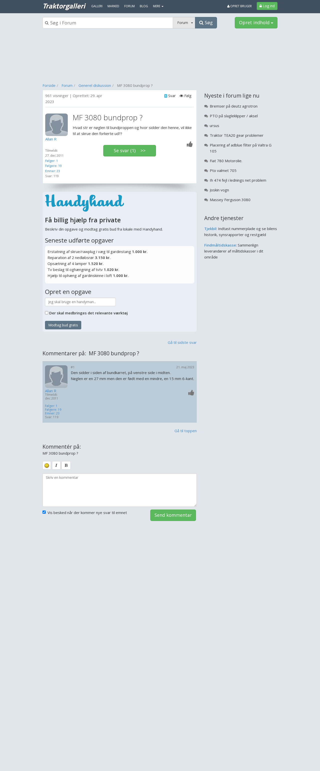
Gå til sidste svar (182, 342)
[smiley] (46, 465)
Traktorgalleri (63, 5)
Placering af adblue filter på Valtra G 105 (241, 147)
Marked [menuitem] (113, 6)
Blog (144, 6)
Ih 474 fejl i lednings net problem (238, 180)
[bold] (66, 465)
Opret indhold (255, 22)
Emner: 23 (52, 171)
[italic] (56, 465)
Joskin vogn (219, 189)
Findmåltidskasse (220, 245)
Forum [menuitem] (129, 6)
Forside (49, 85)
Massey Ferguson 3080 (230, 199)
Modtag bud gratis (63, 325)
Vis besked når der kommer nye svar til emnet (87, 512)
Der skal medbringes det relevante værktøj (88, 312)
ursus (214, 125)
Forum (67, 85)
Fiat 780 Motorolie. (226, 160)
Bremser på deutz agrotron (234, 106)
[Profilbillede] (57, 125)
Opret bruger (241, 6)
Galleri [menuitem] (96, 6)
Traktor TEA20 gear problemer (237, 135)
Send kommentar (173, 515)
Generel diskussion (94, 85)
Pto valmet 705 (223, 170)
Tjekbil (210, 228)
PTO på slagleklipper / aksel (234, 115)
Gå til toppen (185, 430)
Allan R (50, 391)
